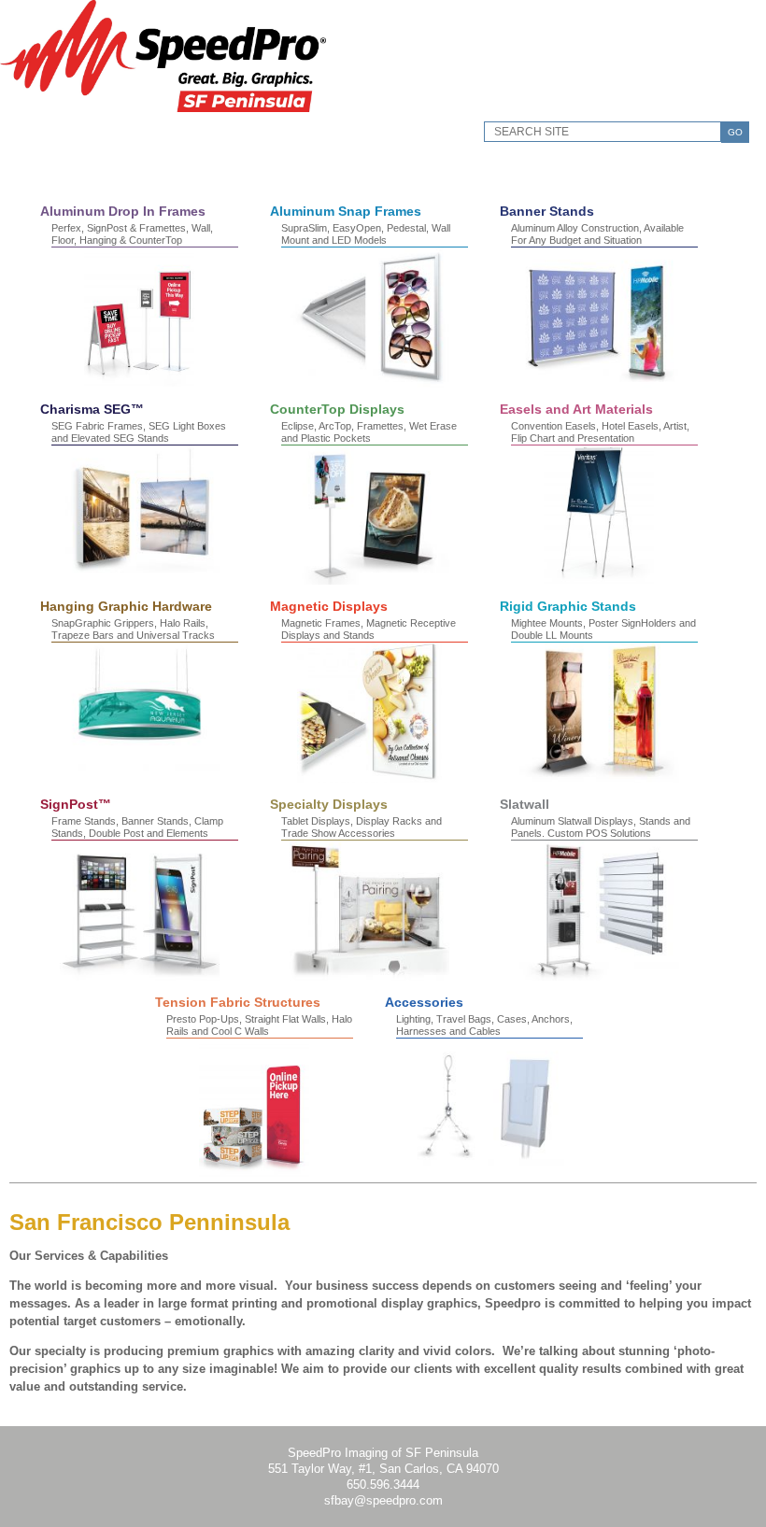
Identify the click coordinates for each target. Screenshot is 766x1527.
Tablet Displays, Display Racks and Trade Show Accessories (361, 827)
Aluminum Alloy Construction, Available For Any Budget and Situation (597, 234)
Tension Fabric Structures (237, 1002)
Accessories (424, 1002)
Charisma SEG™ (92, 409)
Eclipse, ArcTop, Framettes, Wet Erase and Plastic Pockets (369, 432)
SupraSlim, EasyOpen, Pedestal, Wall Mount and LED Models (365, 234)
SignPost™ (75, 804)
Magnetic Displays (329, 606)
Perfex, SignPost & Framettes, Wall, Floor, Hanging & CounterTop (132, 234)
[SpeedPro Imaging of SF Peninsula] (163, 108)
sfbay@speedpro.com (383, 1500)
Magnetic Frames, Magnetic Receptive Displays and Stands (368, 629)
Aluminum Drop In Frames (123, 211)
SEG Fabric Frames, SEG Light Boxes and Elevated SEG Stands (138, 432)
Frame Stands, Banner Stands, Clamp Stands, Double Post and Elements (137, 827)
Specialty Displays (329, 804)
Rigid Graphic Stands (568, 606)
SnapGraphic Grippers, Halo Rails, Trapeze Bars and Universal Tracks (133, 629)
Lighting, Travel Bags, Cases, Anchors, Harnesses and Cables (484, 1025)
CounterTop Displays (337, 409)
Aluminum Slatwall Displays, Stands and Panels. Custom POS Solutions (600, 827)
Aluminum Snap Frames (345, 211)
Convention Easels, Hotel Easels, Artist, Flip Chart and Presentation (600, 432)
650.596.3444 (383, 1485)
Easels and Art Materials (576, 409)
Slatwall (524, 804)
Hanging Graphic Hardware (126, 606)
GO (735, 132)
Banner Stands (547, 211)
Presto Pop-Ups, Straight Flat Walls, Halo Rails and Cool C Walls (259, 1025)
